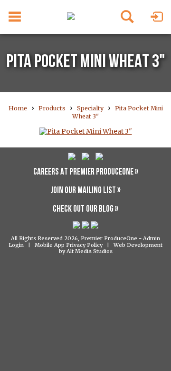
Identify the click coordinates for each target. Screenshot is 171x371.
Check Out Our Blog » (85, 209)
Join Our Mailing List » (85, 190)
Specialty (90, 108)
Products (52, 108)
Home (18, 108)
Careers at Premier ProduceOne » (85, 172)
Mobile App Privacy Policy (69, 245)
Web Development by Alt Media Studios (111, 248)
